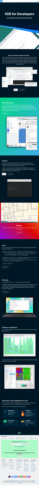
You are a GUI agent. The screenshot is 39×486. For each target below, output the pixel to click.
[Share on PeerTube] (25, 476)
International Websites (33, 470)
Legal (19, 483)
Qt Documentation (11, 465)
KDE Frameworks (22, 404)
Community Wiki (26, 461)
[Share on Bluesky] (13, 476)
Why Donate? (23, 441)
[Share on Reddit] (19, 476)
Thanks (18, 469)
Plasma (3, 461)
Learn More (22, 89)
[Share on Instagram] (29, 476)
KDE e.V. (34, 482)
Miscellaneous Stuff (19, 468)
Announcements (19, 461)
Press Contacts (19, 465)
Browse (19, 455)
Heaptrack (6, 329)
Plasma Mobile (4, 465)
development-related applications (19, 406)
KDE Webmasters (13, 480)
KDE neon (3, 467)
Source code (11, 468)
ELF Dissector (9, 359)
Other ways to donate (19, 446)
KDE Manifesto (33, 468)
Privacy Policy (26, 468)
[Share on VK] (27, 476)
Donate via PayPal (26, 444)
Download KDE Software (26, 465)
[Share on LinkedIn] (17, 476)
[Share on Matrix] (9, 476)
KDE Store (33, 461)
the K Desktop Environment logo (13, 482)
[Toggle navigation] (38, 1)
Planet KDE (18, 464)
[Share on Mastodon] (11, 476)
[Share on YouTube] (23, 476)
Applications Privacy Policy (26, 470)
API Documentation (11, 462)
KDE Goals (11, 466)
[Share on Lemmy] (21, 476)
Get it (16, 89)
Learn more (5, 113)
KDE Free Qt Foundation (33, 465)
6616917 (33, 480)
